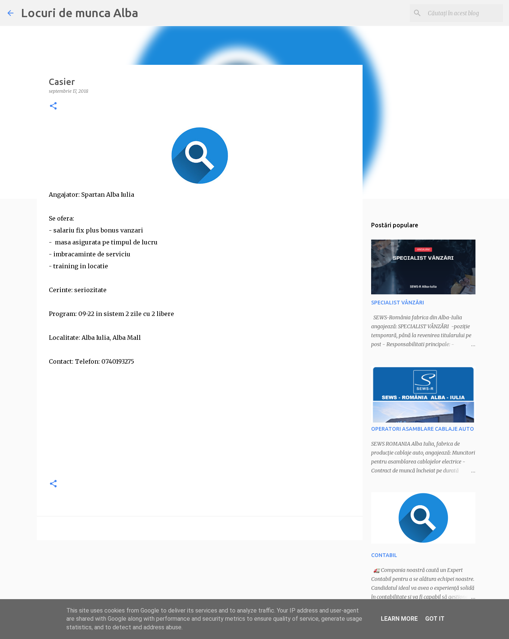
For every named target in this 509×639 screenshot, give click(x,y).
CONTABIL (384, 555)
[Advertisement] (200, 419)
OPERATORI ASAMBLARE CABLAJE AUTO (422, 429)
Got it (435, 618)
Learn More (399, 618)
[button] (53, 106)
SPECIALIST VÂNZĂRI (397, 303)
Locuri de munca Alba (79, 12)
